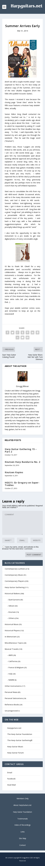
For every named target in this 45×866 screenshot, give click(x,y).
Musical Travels (11, 649)
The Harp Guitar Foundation (19, 734)
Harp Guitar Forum (15, 753)
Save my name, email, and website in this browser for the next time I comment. (20, 548)
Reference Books (12, 704)
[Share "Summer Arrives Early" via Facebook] (7, 332)
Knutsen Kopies (14, 472)
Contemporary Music (14, 575)
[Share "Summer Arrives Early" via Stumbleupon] (17, 337)
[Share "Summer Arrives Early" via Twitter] (12, 332)
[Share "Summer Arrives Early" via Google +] (17, 332)
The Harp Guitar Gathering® (19, 740)
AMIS (10, 655)
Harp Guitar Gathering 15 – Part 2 (21, 450)
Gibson (11, 606)
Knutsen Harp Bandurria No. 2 (22, 461)
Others (11, 618)
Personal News (11, 692)
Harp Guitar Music (15, 746)
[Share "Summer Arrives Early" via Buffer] (37, 332)
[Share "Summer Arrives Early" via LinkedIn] (32, 332)
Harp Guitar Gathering (14, 587)
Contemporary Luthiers (15, 569)
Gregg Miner (22, 386)
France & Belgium (16, 667)
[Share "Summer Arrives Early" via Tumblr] (22, 332)
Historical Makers (12, 593)
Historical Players (12, 630)
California (12, 661)
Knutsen (12, 612)
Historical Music (12, 624)
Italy (10, 674)
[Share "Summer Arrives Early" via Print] (27, 337)
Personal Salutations (14, 698)
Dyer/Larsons (14, 599)
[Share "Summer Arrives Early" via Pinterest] (27, 332)
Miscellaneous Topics (14, 643)
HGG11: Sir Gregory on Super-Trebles (22, 484)
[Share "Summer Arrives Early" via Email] (22, 337)
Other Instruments (13, 686)
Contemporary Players (14, 581)
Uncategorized (11, 711)
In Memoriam (10, 636)
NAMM (11, 680)
